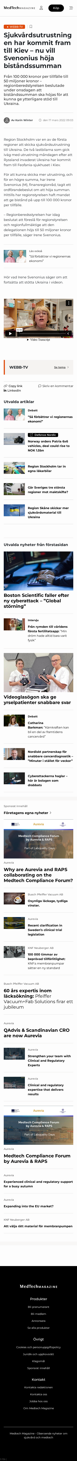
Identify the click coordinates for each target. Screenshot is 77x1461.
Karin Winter (24, 120)
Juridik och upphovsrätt (38, 1354)
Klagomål (38, 1361)
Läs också (35, 251)
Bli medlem (38, 1314)
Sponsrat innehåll (38, 1368)
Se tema (60, 367)
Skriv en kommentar (57, 386)
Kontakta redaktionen (38, 1387)
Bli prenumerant (38, 1307)
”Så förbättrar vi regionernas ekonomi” (49, 259)
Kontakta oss (38, 1394)
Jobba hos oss (38, 1401)
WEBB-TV (16, 26)
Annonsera (38, 1321)
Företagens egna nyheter (26, 813)
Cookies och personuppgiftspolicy (38, 1347)
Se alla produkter (38, 1328)
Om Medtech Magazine (38, 1408)
